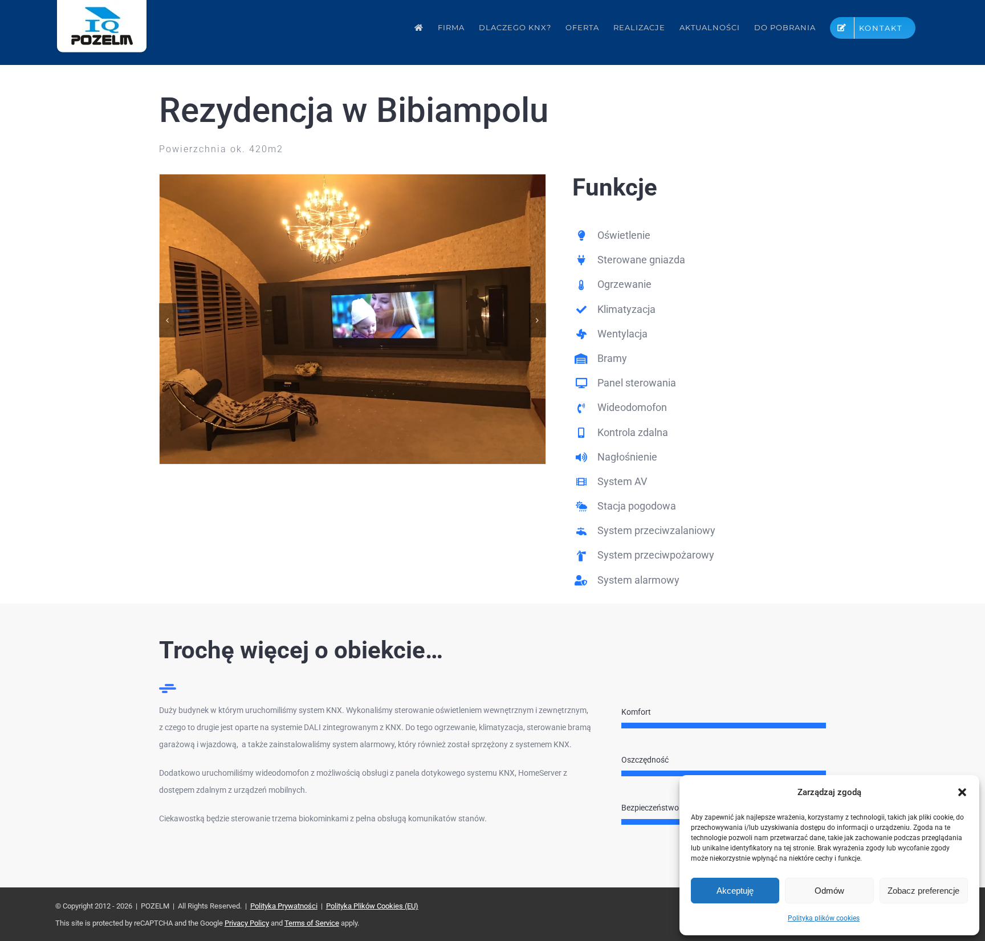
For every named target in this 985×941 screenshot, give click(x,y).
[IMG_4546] (353, 179)
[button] (962, 792)
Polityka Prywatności (284, 906)
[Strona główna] (419, 27)
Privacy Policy (247, 923)
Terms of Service (311, 923)
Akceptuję (735, 890)
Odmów (829, 890)
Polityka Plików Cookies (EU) (372, 906)
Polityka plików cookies (824, 918)
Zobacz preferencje (923, 890)
